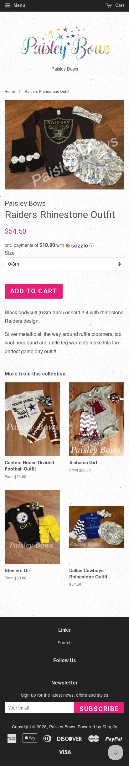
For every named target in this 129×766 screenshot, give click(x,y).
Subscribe (99, 709)
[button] (64, 245)
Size (10, 252)
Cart (119, 5)
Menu (18, 5)
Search (65, 642)
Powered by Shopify (97, 726)
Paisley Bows (62, 726)
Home (10, 91)
